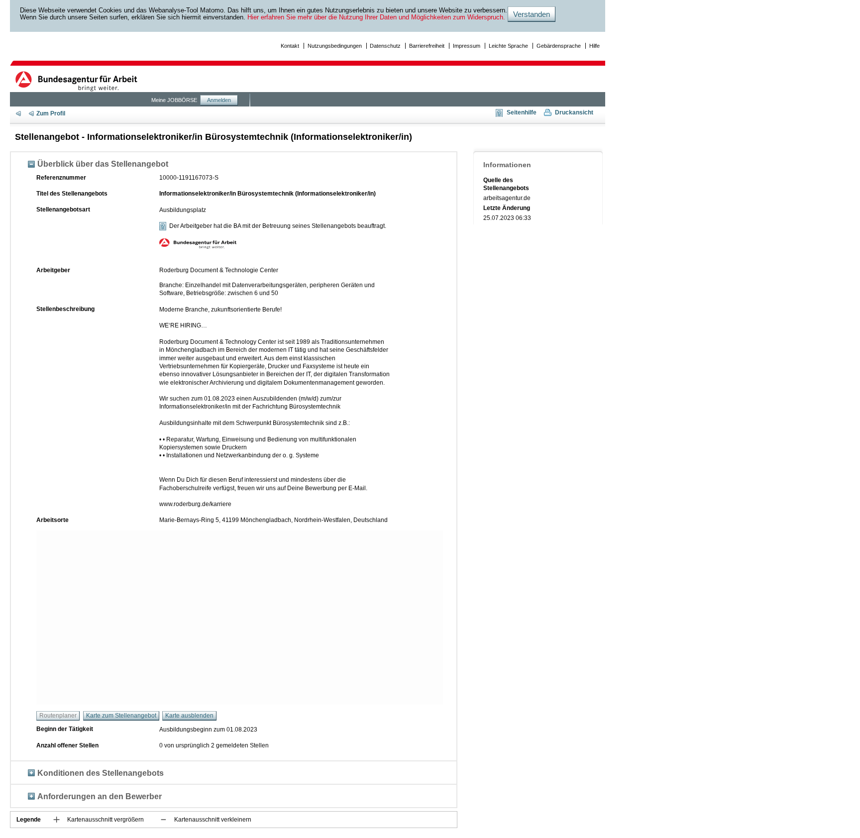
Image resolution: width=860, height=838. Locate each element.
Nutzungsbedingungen (335, 46)
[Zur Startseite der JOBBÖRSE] (77, 81)
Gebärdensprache (559, 46)
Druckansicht (574, 112)
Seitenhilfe (522, 112)
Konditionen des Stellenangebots (100, 772)
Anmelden (219, 100)
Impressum (466, 46)
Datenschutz (385, 46)
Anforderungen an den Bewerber (99, 796)
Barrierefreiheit (426, 46)
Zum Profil (50, 113)
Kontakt (290, 46)
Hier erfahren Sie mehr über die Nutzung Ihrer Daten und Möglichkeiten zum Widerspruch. (376, 17)
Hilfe (594, 46)
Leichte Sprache (508, 46)
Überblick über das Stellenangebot (102, 163)
